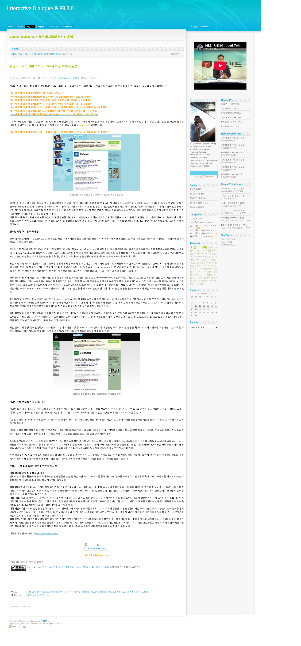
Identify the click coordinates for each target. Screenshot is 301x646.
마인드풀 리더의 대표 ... (231, 126)
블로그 (200, 250)
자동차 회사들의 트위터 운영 (81, 592)
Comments (45, 595)
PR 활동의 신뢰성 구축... (231, 122)
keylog (41, 26)
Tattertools (24, 621)
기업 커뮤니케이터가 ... (231, 104)
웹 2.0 (212, 262)
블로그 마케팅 (209, 259)
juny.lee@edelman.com (47, 533)
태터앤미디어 (207, 280)
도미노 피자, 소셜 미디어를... (233, 189)
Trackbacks (33, 595)
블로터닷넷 (209, 268)
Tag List (30, 26)
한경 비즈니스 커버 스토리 (136, 592)
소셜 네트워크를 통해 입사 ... (233, 204)
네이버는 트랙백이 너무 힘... (235, 219)
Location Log (53, 26)
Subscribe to (18, 626)
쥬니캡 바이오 (196, 189)
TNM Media (45, 621)
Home (10, 26)
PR (213, 250)
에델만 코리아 (196, 262)
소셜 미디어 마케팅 (203, 270)
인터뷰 (198, 277)
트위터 (97, 592)
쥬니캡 (207, 250)
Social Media (201, 253)
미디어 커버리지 (197, 207)
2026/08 (203, 294)
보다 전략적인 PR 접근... (231, 117)
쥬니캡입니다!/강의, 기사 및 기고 (65, 78)
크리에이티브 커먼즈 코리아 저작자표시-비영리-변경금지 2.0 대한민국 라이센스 (75, 567)
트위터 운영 (106, 592)
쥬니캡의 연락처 (197, 194)
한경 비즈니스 (118, 592)
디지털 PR (204, 265)
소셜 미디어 (198, 247)
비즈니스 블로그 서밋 (203, 267)
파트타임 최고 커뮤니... (231, 108)
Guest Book (68, 26)
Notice (20, 26)
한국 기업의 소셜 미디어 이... (233, 211)
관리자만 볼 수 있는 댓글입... (233, 139)
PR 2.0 (202, 256)
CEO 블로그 (207, 275)
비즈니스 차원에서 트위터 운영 (54, 592)
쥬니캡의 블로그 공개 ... (200, 203)
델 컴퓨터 (36, 592)
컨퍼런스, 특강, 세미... (199, 198)
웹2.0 (206, 262)
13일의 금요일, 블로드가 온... (233, 197)
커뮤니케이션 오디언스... (231, 113)
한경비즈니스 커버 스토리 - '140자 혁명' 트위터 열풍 (36, 54)
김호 (197, 265)
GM (29, 592)
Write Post (205, 27)
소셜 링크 (196, 275)
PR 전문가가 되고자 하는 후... (235, 226)
